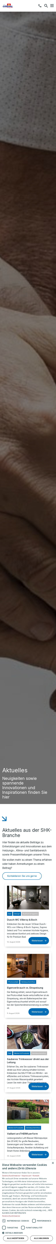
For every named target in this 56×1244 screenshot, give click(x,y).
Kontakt (36, 1175)
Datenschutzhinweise (11, 1216)
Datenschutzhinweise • (12, 1175)
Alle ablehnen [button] (41, 1238)
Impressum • (27, 1175)
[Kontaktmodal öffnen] (40, 6)
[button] (52, 5)
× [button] (53, 1163)
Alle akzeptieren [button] (15, 1238)
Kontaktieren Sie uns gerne (22, 875)
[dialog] (28, 1202)
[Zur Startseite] (17, 5)
